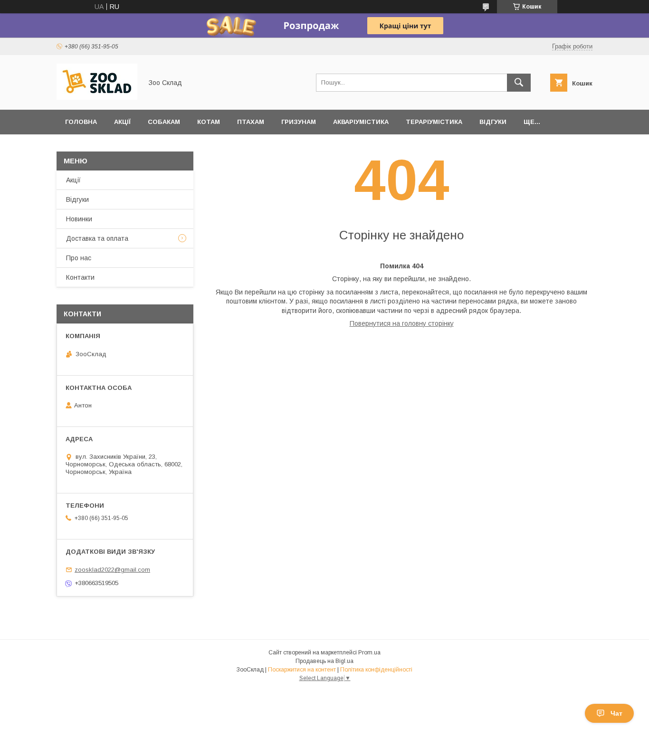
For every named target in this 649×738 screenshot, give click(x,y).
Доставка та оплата (97, 238)
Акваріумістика (361, 121)
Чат (616, 713)
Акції (122, 121)
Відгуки (492, 121)
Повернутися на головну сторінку (402, 323)
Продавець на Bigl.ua (324, 661)
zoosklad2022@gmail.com (112, 569)
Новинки (79, 219)
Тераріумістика (434, 121)
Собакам (164, 121)
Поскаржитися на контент (302, 669)
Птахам (250, 121)
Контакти (80, 277)
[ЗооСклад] (97, 97)
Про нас (78, 258)
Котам (208, 121)
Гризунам (298, 121)
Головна (81, 121)
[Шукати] (519, 83)
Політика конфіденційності (376, 669)
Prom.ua (369, 652)
